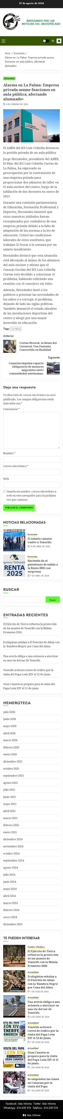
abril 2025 (9, 811)
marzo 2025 (10, 818)
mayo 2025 (9, 804)
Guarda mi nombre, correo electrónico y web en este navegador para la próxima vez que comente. (31, 495)
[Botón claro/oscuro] (46, 41)
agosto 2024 (10, 867)
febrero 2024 (11, 910)
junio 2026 (9, 719)
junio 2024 (9, 882)
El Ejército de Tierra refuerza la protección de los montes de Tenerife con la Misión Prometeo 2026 (30, 628)
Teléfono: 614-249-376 (45, 1108)
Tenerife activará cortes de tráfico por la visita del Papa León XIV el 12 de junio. (43, 1032)
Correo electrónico (15, 466)
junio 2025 (9, 797)
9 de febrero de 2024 (17, 104)
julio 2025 (9, 789)
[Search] (53, 41)
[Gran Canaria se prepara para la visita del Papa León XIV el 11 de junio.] (14, 1057)
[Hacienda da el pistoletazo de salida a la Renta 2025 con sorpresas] (14, 566)
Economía (9, 78)
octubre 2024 (11, 853)
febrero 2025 (11, 825)
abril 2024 (9, 896)
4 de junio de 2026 (39, 1017)
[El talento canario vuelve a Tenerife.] (14, 540)
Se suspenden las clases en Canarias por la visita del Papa (43, 1082)
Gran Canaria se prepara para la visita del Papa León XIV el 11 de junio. (43, 1058)
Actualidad (33, 972)
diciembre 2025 (12, 761)
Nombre (9, 453)
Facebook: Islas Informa (19, 1104)
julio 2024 (9, 874)
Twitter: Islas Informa (44, 1104)
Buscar (11, 589)
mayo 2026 (9, 726)
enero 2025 (10, 832)
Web (6, 479)
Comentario (11, 409)
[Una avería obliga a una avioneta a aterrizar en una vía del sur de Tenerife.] (14, 1006)
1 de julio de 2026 (39, 991)
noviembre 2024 (13, 846)
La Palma (16, 328)
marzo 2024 (10, 903)
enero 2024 (10, 917)
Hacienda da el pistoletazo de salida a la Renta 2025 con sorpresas (43, 566)
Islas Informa (33, 1115)
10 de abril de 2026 (40, 546)
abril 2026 (9, 733)
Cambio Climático (36, 947)
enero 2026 (10, 754)
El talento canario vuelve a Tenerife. (40, 540)
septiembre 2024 (13, 860)
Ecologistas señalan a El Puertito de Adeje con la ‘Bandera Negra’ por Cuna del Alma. (31, 644)
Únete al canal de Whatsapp (59, 40)
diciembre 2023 (12, 924)
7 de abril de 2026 (39, 576)
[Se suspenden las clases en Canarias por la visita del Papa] (14, 1082)
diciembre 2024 (12, 839)
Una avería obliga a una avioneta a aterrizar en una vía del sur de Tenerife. (44, 1007)
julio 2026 (9, 712)
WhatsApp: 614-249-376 (17, 1108)
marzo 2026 (10, 740)
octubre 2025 (11, 768)
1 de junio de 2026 (39, 1042)
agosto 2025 (10, 783)
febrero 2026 (11, 747)
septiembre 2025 (13, 775)
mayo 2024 (9, 889)
